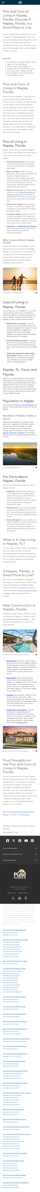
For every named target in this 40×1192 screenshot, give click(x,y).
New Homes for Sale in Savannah (11, 1001)
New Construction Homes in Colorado (15, 961)
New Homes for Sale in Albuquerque (11, 1085)
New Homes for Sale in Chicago (10, 1009)
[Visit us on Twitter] (13, 841)
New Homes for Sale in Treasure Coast (12, 991)
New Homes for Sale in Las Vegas (11, 1063)
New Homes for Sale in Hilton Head (11, 1146)
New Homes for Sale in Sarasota (10, 987)
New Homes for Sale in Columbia (11, 1139)
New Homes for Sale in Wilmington (11, 1104)
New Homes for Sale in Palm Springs (11, 949)
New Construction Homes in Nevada (14, 1061)
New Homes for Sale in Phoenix (10, 932)
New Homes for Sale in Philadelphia (11, 1129)
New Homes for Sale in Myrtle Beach (11, 1148)
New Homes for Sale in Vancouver (11, 1187)
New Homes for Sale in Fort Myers (11, 973)
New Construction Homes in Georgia (14, 997)
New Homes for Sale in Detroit (10, 1048)
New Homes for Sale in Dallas (10, 1165)
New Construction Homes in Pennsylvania (16, 1127)
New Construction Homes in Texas (13, 1161)
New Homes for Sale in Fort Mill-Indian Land (13, 1141)
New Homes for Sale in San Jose (10, 956)
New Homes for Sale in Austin (10, 1163)
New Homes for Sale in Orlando (10, 982)
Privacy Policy (23, 893)
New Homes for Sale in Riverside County (12, 951)
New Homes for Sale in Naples (10, 980)
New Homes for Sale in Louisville (11, 1024)
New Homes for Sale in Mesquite (11, 1066)
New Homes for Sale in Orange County (12, 946)
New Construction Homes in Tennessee (15, 1153)
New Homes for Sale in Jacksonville (11, 975)
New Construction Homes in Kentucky (15, 1021)
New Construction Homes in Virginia (14, 1175)
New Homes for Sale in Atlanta (10, 999)
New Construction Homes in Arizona (14, 930)
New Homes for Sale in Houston (10, 1167)
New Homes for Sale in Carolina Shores (12, 1095)
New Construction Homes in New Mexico (15, 1083)
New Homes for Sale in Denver (10, 963)
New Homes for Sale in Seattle (10, 1185)
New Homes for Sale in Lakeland (10, 978)
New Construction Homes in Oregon (14, 1119)
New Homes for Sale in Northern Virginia (12, 1177)
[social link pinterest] (36, 293)
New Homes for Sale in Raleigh (10, 1102)
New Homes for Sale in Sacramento (11, 953)
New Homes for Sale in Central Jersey (12, 1078)
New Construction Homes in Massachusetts (16, 1039)
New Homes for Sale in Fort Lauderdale (12, 971)
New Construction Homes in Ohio (13, 1109)
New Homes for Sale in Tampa (10, 989)
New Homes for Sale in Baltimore (11, 1031)
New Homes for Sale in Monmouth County (13, 1073)
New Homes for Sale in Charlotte (11, 1097)
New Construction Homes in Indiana (14, 1014)
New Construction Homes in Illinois (14, 1006)
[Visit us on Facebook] (7, 841)
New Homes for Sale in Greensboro (11, 1100)
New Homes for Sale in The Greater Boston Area (14, 1041)
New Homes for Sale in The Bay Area (11, 942)
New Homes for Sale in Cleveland (11, 1112)
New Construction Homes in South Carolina (17, 1134)
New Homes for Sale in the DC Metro (12, 1033)
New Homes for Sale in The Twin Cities (12, 1056)
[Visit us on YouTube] (26, 841)
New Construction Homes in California (15, 940)
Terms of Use (11, 893)
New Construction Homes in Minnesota (15, 1053)
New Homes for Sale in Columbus (11, 1114)
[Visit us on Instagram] (32, 841)
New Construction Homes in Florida (14, 968)
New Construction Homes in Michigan (15, 1046)
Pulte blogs (25, 814)
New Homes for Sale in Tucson (10, 934)
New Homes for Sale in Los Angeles (11, 944)
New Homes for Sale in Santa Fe (10, 1087)
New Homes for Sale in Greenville (11, 1143)
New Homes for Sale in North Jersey (11, 1075)
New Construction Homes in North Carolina (17, 1093)
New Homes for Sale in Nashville (11, 1155)
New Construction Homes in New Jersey (15, 1071)
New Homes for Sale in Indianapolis (11, 1016)
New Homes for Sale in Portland (10, 1121)
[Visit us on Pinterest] (19, 841)
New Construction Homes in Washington (16, 1182)
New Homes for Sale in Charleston (11, 1136)
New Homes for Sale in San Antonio (11, 1170)
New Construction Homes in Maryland (15, 1029)
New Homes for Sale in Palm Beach (11, 984)
